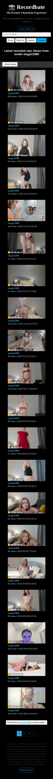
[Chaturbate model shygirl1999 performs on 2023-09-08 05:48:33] (26, 567)
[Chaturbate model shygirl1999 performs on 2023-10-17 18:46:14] (26, 373)
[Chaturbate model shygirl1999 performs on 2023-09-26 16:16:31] (26, 470)
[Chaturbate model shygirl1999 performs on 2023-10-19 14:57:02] (26, 308)
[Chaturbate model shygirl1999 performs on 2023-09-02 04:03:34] (26, 633)
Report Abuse (26, 770)
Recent (10, 40)
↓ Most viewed (10, 64)
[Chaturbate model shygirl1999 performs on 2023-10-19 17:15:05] (26, 275)
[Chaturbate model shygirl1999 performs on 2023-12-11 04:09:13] (26, 178)
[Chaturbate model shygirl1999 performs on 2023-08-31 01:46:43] (26, 697)
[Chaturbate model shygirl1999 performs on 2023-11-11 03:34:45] (26, 210)
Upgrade (41, 40)
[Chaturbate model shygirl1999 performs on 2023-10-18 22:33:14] (26, 340)
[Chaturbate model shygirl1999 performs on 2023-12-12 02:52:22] (26, 145)
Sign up (30, 29)
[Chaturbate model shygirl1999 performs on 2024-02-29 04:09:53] (26, 80)
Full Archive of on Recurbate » (26, 722)
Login (21, 29)
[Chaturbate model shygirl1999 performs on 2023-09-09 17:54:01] (26, 535)
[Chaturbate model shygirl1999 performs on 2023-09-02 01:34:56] (26, 665)
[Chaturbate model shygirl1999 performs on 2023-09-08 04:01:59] (26, 600)
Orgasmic (31, 40)
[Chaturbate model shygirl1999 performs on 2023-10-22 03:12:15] (26, 243)
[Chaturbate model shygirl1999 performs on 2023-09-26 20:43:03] (26, 437)
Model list (20, 40)
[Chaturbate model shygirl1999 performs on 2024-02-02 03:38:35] (26, 113)
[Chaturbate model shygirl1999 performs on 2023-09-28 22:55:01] (26, 405)
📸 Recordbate (26, 7)
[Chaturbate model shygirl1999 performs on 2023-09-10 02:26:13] (26, 503)
